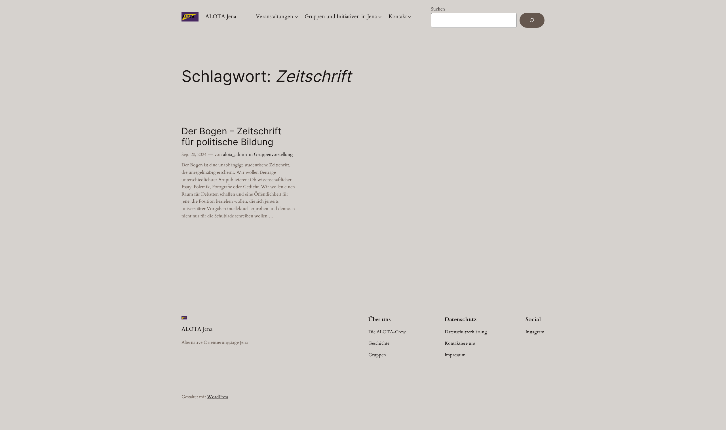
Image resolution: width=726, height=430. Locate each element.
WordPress (217, 397)
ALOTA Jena (220, 16)
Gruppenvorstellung (273, 154)
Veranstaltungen (274, 16)
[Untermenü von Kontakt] (409, 16)
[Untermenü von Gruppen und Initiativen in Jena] (380, 16)
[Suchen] (532, 20)
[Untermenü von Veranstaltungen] (296, 16)
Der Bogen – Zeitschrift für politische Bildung (231, 136)
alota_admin (235, 154)
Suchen (438, 9)
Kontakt (398, 16)
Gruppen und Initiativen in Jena (341, 16)
